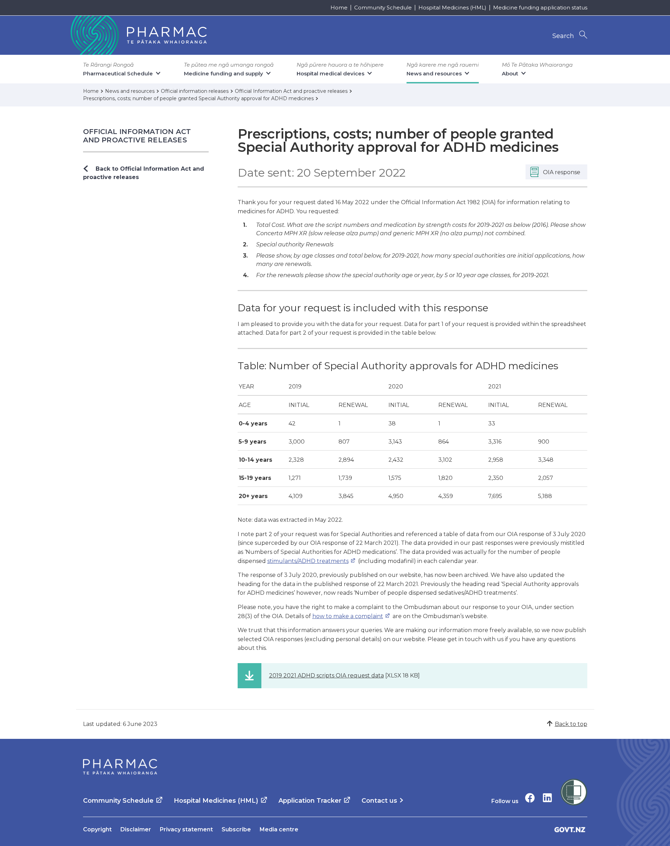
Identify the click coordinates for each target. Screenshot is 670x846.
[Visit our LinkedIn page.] (547, 798)
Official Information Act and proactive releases (137, 135)
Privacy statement (186, 829)
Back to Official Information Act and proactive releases (143, 172)
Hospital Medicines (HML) (452, 7)
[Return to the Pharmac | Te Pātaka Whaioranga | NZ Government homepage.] (138, 35)
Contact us (379, 800)
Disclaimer (135, 829)
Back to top (571, 724)
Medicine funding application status (540, 7)
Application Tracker (309, 800)
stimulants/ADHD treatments (308, 561)
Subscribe (236, 829)
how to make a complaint (347, 616)
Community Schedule (383, 7)
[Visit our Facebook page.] (530, 798)
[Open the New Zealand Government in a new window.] (569, 829)
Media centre (279, 829)
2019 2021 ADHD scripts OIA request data (326, 675)
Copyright (97, 829)
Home (339, 7)
